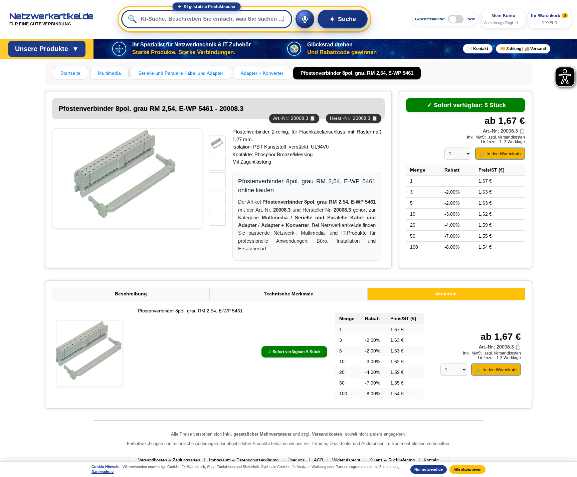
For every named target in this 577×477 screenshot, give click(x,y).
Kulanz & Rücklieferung (392, 460)
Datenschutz (102, 472)
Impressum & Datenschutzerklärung (243, 460)
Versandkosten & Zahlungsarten (169, 460)
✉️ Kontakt (477, 48)
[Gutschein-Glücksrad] (294, 48)
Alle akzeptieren (467, 469)
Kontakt (431, 460)
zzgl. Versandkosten (507, 137)
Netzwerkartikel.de (51, 19)
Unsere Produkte (47, 48)
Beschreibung (131, 293)
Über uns (296, 460)
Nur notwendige (428, 469)
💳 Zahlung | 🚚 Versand (523, 48)
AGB (318, 460)
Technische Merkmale (288, 293)
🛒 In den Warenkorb (500, 153)
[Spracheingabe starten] (305, 19)
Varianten (446, 293)
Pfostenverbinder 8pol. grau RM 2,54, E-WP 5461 (190, 310)
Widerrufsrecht (346, 460)
